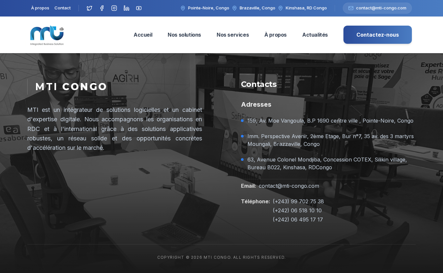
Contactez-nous (377, 34)
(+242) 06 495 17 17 (298, 219)
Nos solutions (184, 34)
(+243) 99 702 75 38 (298, 201)
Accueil (143, 34)
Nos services (233, 34)
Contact (62, 7)
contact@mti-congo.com (289, 186)
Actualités (315, 34)
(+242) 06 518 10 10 (297, 210)
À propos (40, 7)
